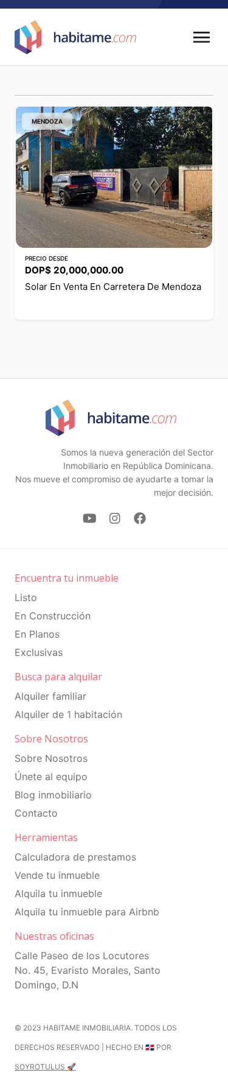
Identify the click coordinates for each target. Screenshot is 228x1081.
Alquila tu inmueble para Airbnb (87, 912)
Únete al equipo (51, 776)
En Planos (37, 634)
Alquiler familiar (50, 696)
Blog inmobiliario (53, 795)
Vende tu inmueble (57, 875)
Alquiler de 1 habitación (68, 714)
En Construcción (53, 616)
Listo (26, 597)
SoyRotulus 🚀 (45, 1066)
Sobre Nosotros (51, 758)
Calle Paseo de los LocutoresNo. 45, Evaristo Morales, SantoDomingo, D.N (88, 970)
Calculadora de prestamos (75, 857)
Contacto (36, 813)
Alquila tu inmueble (58, 893)
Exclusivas (39, 652)
